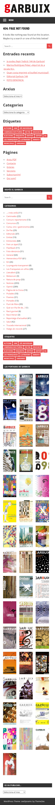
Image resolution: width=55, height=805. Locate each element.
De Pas (28, 132)
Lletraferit (25, 139)
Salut (8, 321)
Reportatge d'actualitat (16, 318)
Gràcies (10, 167)
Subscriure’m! (14, 174)
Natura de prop (13, 279)
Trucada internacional (16, 325)
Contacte (11, 163)
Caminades (11, 216)
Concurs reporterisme (16, 219)
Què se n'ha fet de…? (15, 307)
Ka (45, 136)
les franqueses (11, 139)
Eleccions (8, 136)
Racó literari (11, 314)
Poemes (10, 297)
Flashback (10, 247)
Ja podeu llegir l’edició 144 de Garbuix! (26, 61)
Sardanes (21, 143)
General (10, 255)
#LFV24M (7, 128)
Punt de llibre (12, 304)
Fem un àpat (12, 244)
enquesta (19, 136)
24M (15, 128)
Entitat (30, 136)
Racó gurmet (12, 311)
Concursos (11, 223)
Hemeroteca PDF (14, 258)
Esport (39, 136)
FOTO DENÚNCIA (15, 80)
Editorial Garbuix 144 (17, 76)
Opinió (9, 286)
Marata (36, 139)
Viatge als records (14, 328)
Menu (11, 20)
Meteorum (11, 276)
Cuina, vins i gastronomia (18, 226)
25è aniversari (25, 128)
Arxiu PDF (11, 159)
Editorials (10, 233)
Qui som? (11, 178)
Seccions (11, 170)
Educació (37, 132)
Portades (10, 300)
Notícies (10, 283)
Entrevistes (11, 241)
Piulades (10, 293)
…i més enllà (12, 212)
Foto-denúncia (13, 251)
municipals (9, 143)
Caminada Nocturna (13, 132)
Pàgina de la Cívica (14, 290)
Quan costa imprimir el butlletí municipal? (28, 72)
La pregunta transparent (17, 265)
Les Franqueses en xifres (17, 269)
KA (7, 262)
